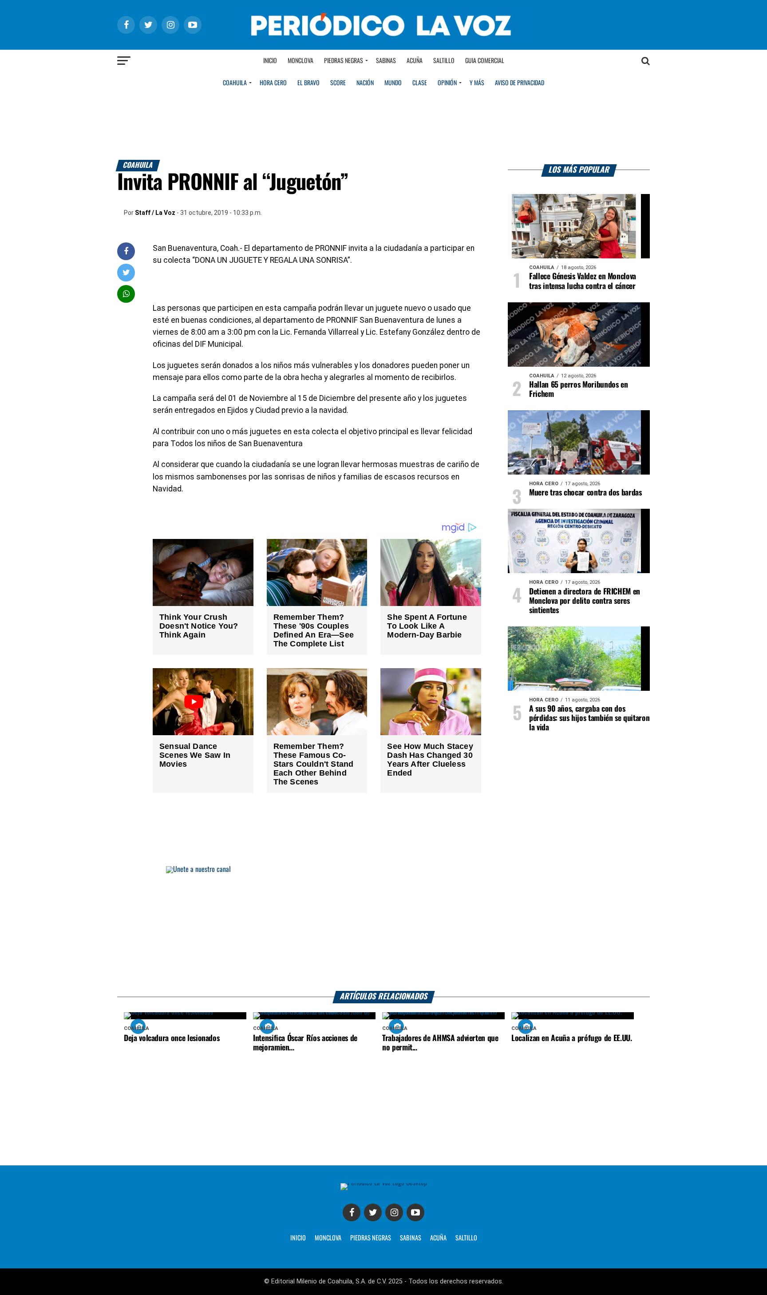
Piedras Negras (343, 60)
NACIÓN (365, 83)
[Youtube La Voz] (415, 1212)
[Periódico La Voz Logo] (383, 40)
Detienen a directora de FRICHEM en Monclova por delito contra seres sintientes (584, 601)
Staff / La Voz (155, 212)
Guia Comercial (484, 60)
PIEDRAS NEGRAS (370, 1238)
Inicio (270, 60)
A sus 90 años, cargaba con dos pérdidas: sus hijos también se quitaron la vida (589, 718)
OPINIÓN (447, 83)
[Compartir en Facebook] (126, 251)
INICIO (298, 1238)
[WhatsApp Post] (126, 293)
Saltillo (444, 60)
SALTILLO (466, 1238)
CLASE (419, 83)
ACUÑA (438, 1238)
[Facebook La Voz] (351, 1212)
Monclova (300, 60)
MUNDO (393, 83)
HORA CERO (273, 83)
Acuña (415, 60)
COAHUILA (235, 83)
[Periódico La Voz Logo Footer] (383, 1183)
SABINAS (410, 1238)
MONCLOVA (328, 1238)
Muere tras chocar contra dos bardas (585, 492)
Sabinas (386, 60)
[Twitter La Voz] (373, 1212)
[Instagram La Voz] (394, 1212)
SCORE (338, 83)
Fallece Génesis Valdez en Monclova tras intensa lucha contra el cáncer (582, 281)
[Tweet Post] (126, 272)
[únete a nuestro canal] (383, 928)
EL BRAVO (308, 83)
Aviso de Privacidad (519, 83)
